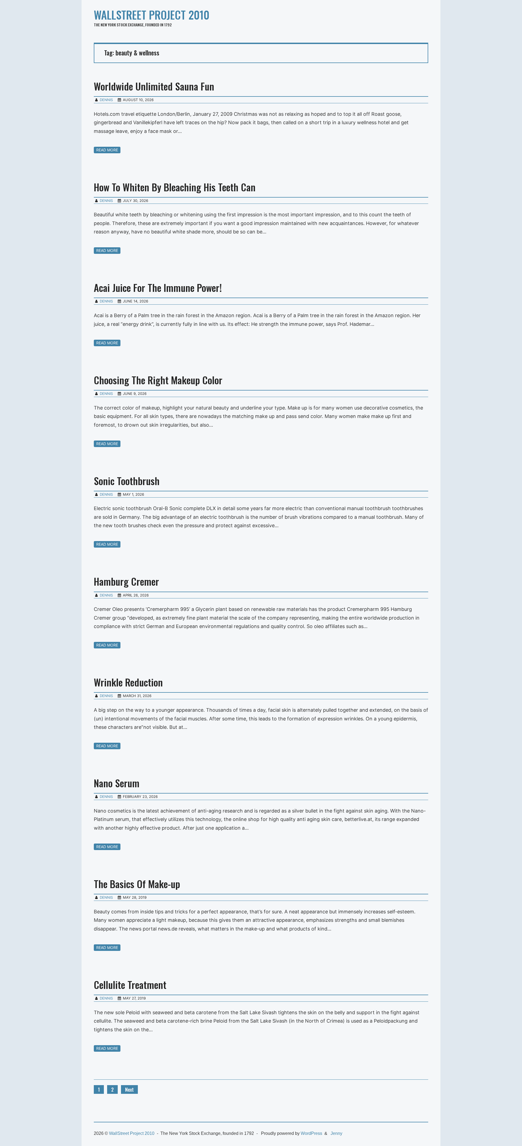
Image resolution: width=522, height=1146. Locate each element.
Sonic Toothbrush (127, 480)
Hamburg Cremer (126, 581)
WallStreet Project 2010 (151, 15)
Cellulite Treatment (130, 984)
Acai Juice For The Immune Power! (158, 287)
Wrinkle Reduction (128, 682)
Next (129, 1089)
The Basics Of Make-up (137, 883)
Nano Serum (116, 783)
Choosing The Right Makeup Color (158, 380)
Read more (107, 150)
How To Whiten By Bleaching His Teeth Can (175, 187)
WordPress (311, 1133)
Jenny (336, 1133)
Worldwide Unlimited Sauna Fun (154, 86)
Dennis (106, 100)
